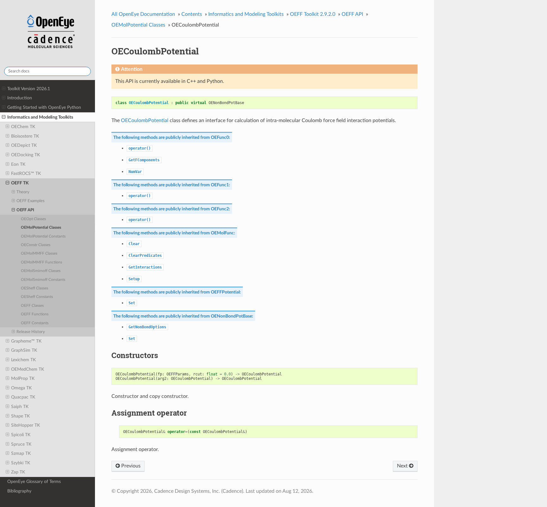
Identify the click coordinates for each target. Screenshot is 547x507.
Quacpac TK (23, 397)
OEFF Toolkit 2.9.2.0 (312, 14)
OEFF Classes (32, 305)
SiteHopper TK (25, 425)
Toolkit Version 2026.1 (28, 88)
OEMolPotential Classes (41, 227)
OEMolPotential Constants (43, 236)
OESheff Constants (37, 297)
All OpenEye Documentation (143, 14)
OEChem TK (23, 126)
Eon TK (18, 164)
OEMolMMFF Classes (39, 253)
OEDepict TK (24, 145)
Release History (30, 332)
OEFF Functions (34, 314)
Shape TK (20, 416)
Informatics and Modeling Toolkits (40, 117)
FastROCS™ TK (26, 173)
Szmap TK (21, 453)
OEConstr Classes (35, 245)
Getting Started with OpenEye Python (44, 107)
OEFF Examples (30, 201)
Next (403, 465)
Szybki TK (20, 463)
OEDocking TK (25, 154)
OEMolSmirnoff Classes (40, 271)
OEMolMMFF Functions (41, 262)
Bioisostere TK (25, 136)
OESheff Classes (34, 288)
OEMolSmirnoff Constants (43, 279)
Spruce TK (21, 444)
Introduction (19, 98)
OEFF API (25, 210)
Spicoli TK (20, 434)
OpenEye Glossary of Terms (34, 481)
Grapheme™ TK (26, 341)
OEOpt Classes (33, 219)
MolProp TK (23, 378)
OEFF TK (20, 183)
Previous (130, 465)
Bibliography (19, 491)
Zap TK (18, 472)
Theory (22, 192)
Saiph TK (19, 406)
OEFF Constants (34, 323)
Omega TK (21, 388)
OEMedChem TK (27, 369)
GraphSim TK (24, 350)
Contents (191, 14)
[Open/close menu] (3, 89)
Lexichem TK (23, 359)
